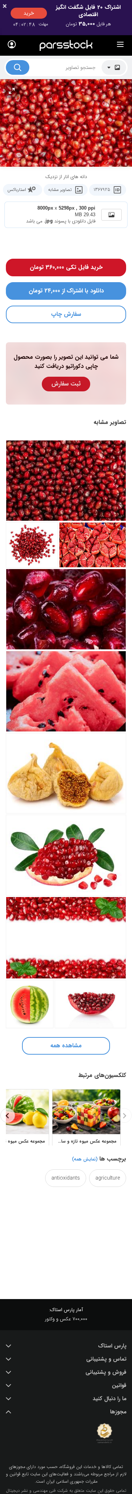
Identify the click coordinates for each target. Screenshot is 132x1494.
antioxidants (65, 1178)
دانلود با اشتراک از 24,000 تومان (66, 290)
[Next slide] (7, 1115)
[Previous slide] (124, 1115)
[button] (66, 1345)
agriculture (107, 1178)
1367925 (102, 189)
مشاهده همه (66, 1045)
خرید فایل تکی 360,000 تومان (66, 267)
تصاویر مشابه (60, 189)
